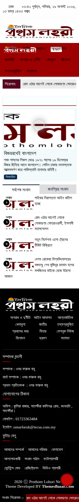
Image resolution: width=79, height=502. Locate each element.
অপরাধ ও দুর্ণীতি (30, 60)
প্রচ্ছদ (12, 48)
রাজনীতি (10, 60)
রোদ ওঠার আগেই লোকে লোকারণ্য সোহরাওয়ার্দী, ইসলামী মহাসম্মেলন (54, 223)
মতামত (65, 338)
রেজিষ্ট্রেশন (31, 468)
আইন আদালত (43, 317)
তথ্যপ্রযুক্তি (13, 71)
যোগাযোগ (57, 449)
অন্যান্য (32, 71)
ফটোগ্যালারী (50, 459)
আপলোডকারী (12, 459)
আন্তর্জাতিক (58, 48)
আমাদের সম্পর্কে (14, 449)
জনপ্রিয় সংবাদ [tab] (58, 189)
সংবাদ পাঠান (32, 459)
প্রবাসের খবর (20, 331)
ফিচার (43, 331)
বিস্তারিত (10, 176)
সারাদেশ (41, 48)
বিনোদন (65, 60)
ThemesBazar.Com (58, 486)
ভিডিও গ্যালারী (52, 468)
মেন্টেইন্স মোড (12, 468)
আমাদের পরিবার (37, 449)
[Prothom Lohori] (39, 29)
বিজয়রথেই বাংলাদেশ (20, 153)
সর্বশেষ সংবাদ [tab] (21, 189)
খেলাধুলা (51, 60)
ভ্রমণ (43, 338)
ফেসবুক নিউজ (65, 331)
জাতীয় (27, 48)
